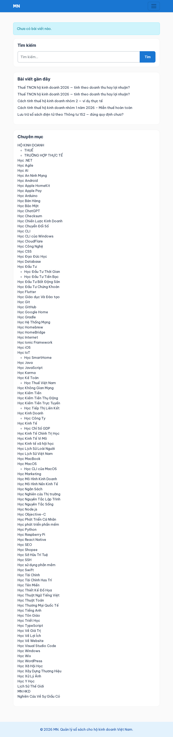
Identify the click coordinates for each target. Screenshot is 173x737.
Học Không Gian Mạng (36, 388)
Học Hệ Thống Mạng (34, 322)
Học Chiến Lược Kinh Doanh (40, 221)
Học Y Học (26, 681)
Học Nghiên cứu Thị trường (39, 494)
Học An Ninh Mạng (32, 175)
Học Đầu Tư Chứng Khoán (38, 287)
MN (16, 6)
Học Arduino (28, 196)
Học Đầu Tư (27, 266)
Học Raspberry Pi (31, 534)
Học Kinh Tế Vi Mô (32, 438)
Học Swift (26, 570)
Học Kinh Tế (27, 423)
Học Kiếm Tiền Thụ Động (38, 398)
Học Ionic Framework (35, 342)
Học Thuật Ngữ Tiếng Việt (38, 595)
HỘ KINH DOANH (31, 145)
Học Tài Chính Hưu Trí (35, 580)
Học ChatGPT (29, 211)
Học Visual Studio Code (37, 646)
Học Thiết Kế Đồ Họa (35, 590)
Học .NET (25, 160)
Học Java (25, 362)
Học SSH (24, 560)
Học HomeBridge (31, 332)
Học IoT (24, 352)
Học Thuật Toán (31, 600)
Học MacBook (29, 459)
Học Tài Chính (29, 575)
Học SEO (25, 545)
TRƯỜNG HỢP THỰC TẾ (43, 155)
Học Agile (25, 165)
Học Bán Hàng (29, 201)
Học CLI (24, 231)
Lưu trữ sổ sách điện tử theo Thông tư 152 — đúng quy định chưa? (70, 114)
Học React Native (32, 539)
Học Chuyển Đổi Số (33, 226)
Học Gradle (27, 317)
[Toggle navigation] (154, 6)
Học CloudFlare (30, 241)
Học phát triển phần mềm (38, 524)
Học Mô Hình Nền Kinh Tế (38, 484)
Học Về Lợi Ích (29, 636)
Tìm (148, 57)
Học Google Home (33, 312)
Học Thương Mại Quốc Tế (38, 605)
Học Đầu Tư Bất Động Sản (39, 282)
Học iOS (24, 347)
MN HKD (24, 691)
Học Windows (29, 651)
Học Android (28, 180)
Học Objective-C (32, 514)
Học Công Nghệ (30, 246)
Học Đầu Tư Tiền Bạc (41, 277)
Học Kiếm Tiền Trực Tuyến (39, 403)
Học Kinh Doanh (30, 413)
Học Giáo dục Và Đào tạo (39, 297)
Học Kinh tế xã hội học (36, 443)
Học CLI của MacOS (40, 469)
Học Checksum (30, 216)
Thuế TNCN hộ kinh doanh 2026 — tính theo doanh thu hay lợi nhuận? (74, 87)
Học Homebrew (30, 327)
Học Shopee (28, 550)
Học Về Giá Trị (29, 630)
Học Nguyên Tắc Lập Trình (39, 499)
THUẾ (28, 150)
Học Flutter (27, 292)
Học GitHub (27, 307)
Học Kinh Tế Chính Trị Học (38, 433)
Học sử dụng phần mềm (36, 565)
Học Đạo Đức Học (32, 256)
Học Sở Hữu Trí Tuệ (33, 555)
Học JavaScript (30, 368)
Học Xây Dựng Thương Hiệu (39, 671)
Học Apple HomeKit (34, 186)
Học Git (24, 302)
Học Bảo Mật (28, 206)
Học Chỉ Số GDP (37, 428)
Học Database (29, 261)
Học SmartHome (38, 357)
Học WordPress (30, 661)
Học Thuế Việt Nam (40, 383)
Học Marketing (29, 474)
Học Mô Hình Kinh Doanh (37, 479)
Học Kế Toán (28, 378)
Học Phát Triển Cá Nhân (37, 519)
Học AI (23, 170)
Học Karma (27, 373)
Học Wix (24, 656)
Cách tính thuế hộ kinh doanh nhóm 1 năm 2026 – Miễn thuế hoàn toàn (75, 108)
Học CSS (25, 251)
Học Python (27, 529)
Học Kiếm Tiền (29, 393)
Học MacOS (27, 464)
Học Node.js (27, 509)
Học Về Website (31, 641)
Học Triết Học (29, 620)
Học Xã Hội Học (30, 666)
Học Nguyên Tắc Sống (35, 504)
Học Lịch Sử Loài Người (36, 448)
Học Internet (28, 337)
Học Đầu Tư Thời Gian (42, 271)
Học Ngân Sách (30, 489)
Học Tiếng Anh (29, 610)
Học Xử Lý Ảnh (29, 676)
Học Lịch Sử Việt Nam (35, 454)
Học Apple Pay (30, 191)
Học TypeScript (30, 625)
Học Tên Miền (28, 585)
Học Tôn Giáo (29, 615)
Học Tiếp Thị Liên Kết (41, 408)
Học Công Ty (34, 418)
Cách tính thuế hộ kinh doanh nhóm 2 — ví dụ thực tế (60, 101)
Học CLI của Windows (35, 236)
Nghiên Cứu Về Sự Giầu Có (39, 696)
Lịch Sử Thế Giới (31, 686)
